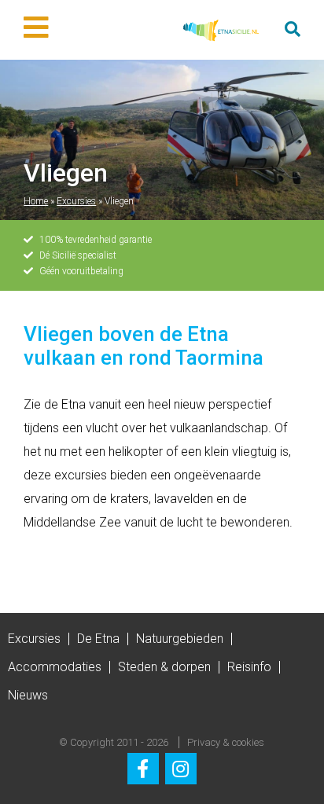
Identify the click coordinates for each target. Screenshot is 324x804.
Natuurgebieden (179, 638)
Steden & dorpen (164, 666)
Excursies (76, 201)
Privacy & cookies (225, 742)
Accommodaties (54, 666)
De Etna (98, 638)
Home (36, 201)
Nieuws (28, 695)
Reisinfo (249, 666)
